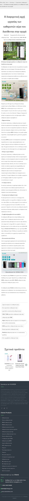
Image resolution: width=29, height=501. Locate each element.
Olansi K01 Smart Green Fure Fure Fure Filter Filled (19, 365)
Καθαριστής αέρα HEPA (7, 441)
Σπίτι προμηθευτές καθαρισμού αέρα (10, 338)
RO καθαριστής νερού (6, 461)
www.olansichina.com (7, 491)
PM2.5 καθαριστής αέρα (7, 424)
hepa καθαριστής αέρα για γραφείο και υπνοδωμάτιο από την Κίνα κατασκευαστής (14, 322)
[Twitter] (4, 408)
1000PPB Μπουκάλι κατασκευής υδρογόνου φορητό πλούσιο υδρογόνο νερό (9, 367)
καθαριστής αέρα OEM (7, 317)
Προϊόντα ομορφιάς (6, 470)
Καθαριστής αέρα (5, 418)
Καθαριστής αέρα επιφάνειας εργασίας (9, 429)
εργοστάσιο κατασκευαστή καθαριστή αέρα (11, 311)
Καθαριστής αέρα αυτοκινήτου (8, 427)
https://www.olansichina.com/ (17, 39)
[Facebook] (2, 408)
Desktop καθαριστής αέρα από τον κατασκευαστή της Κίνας (13, 334)
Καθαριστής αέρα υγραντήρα (7, 431)
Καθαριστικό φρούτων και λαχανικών (9, 466)
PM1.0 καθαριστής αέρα (7, 422)
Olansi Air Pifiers (9, 228)
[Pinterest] (7, 408)
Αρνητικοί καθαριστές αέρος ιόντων (11, 282)
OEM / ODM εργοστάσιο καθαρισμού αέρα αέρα (13, 314)
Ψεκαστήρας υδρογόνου (6, 450)
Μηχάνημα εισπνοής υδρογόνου (8, 468)
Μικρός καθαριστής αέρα (7, 436)
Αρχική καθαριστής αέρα (7, 443)
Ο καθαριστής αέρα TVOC (7, 438)
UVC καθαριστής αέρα (6, 445)
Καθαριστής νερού (5, 459)
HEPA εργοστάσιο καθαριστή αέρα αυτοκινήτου (12, 326)
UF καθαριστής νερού (6, 463)
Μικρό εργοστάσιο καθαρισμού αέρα (10, 329)
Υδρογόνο (4, 447)
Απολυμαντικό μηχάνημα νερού (8, 457)
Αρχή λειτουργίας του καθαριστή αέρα (10, 304)
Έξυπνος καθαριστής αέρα (7, 420)
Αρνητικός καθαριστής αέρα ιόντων (9, 434)
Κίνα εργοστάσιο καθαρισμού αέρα (10, 308)
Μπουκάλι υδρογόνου (6, 454)
